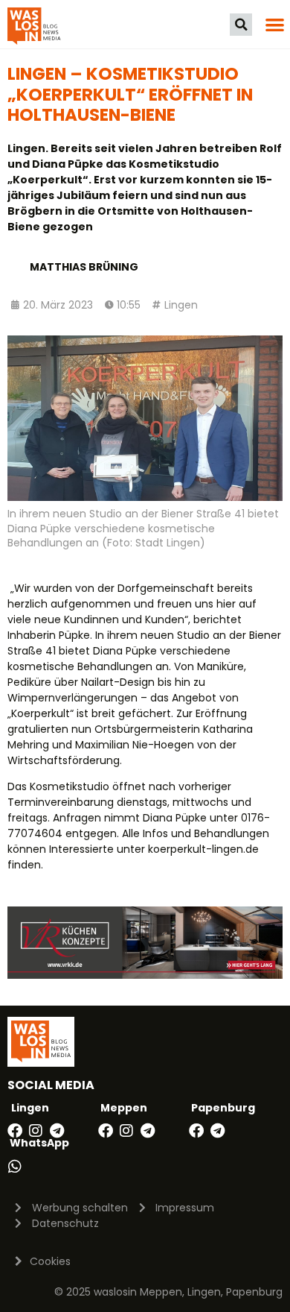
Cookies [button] (50, 1261)
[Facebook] (14, 1130)
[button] (241, 24)
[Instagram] (35, 1130)
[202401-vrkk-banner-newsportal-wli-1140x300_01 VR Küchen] (145, 975)
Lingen (181, 304)
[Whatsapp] (14, 1166)
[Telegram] (56, 1130)
